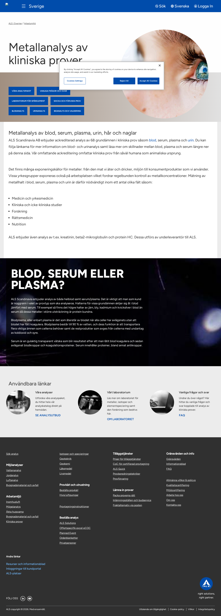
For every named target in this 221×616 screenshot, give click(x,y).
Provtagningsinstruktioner (74, 506)
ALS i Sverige (15, 23)
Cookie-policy (177, 609)
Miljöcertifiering (175, 490)
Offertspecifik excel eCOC (75, 528)
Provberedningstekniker (126, 473)
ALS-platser (13, 573)
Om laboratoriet (120, 419)
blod (152, 140)
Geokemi (65, 463)
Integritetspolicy (206, 609)
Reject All (124, 81)
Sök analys (12, 453)
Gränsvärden (173, 459)
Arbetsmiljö (30, 23)
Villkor (191, 609)
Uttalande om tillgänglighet (152, 609)
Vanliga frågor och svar (53, 91)
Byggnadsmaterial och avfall (22, 485)
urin (191, 140)
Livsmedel (65, 473)
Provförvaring (120, 478)
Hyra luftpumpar (69, 495)
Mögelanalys (13, 506)
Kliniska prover (14, 521)
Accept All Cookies (148, 81)
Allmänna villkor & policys (181, 480)
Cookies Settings (75, 81)
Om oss (170, 500)
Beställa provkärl (69, 490)
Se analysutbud (48, 415)
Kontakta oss (173, 504)
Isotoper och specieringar (74, 453)
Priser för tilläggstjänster (127, 459)
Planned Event (68, 533)
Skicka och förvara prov (67, 101)
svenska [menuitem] (182, 6)
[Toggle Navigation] (23, 6)
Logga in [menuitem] (205, 6)
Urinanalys (39, 111)
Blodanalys (18, 111)
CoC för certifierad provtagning (131, 463)
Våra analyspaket (21, 91)
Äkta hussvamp (15, 511)
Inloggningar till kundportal (23, 568)
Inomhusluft (13, 501)
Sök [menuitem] (162, 6)
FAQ (182, 415)
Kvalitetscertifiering (177, 485)
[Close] (159, 65)
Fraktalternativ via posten (127, 505)
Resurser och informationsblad (25, 564)
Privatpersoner (68, 542)
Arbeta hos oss (174, 495)
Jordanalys (12, 475)
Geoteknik (66, 458)
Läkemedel (66, 468)
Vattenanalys (13, 470)
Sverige (36, 6)
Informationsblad (176, 463)
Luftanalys (12, 480)
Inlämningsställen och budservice (132, 500)
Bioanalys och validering (67, 111)
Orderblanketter (69, 537)
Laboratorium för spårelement (28, 101)
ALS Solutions (68, 523)
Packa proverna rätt (124, 495)
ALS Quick (119, 468)
